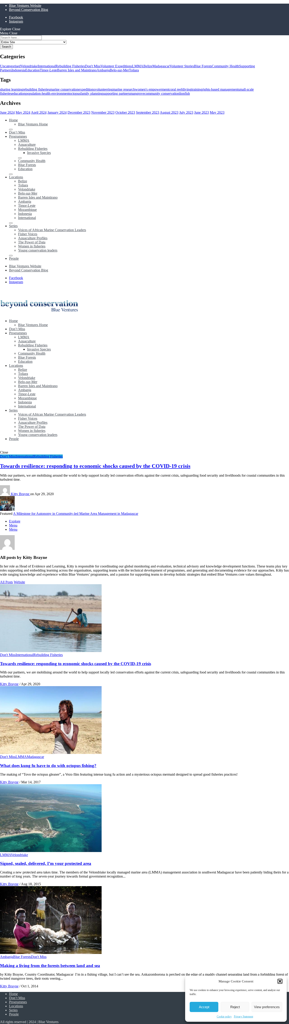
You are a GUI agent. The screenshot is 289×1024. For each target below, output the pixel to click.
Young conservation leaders (37, 250)
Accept (204, 1007)
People (14, 258)
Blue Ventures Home (33, 124)
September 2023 (147, 112)
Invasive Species (39, 153)
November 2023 (102, 112)
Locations (16, 177)
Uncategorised (10, 66)
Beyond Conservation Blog (28, 10)
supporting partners (116, 93)
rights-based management (220, 89)
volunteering (104, 89)
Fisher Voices (27, 234)
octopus (74, 93)
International (47, 66)
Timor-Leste (48, 70)
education (19, 93)
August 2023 (169, 112)
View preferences (267, 1007)
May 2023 (217, 112)
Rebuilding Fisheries (70, 66)
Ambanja (103, 70)
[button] (280, 981)
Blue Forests (203, 66)
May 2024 (23, 112)
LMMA (137, 66)
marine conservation (64, 89)
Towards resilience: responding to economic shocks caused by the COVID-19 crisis (95, 466)
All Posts (6, 582)
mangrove (137, 93)
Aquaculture (27, 144)
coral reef (175, 89)
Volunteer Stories (182, 66)
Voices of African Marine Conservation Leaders (52, 230)
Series (13, 226)
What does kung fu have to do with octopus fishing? (48, 765)
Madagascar (161, 66)
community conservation (161, 93)
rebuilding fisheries (36, 89)
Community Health (225, 66)
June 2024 (7, 112)
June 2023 (201, 112)
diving (186, 89)
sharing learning (11, 89)
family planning (91, 93)
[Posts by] (5, 494)
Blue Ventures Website (25, 5)
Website (19, 582)
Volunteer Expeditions (116, 66)
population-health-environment (47, 93)
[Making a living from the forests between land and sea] (51, 953)
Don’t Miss (17, 132)
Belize (147, 66)
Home (13, 120)
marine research (124, 89)
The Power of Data (31, 242)
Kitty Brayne (20, 494)
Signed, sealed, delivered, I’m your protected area (45, 863)
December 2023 (79, 112)
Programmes (18, 136)
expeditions (87, 89)
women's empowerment (152, 89)
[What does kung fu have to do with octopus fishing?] (51, 753)
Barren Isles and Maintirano (77, 70)
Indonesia (18, 70)
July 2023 (186, 112)
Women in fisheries (31, 246)
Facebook (16, 17)
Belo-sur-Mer (119, 70)
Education (32, 70)
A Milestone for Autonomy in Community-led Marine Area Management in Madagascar (75, 514)
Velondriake (29, 66)
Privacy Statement (243, 1016)
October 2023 (125, 112)
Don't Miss (92, 66)
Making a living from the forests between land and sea (50, 965)
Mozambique (27, 210)
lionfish (184, 93)
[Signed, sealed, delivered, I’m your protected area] (51, 851)
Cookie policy (224, 1016)
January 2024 (57, 112)
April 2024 (39, 112)
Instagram (16, 21)
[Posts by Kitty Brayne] (7, 549)
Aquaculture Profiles (32, 238)
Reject (235, 1007)
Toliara (134, 70)
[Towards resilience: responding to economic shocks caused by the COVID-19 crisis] (51, 651)
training (196, 89)
